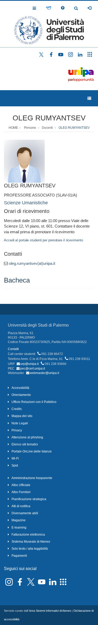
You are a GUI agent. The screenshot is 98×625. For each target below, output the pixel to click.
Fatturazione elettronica (28, 534)
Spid (14, 465)
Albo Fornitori (21, 492)
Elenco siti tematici (24, 444)
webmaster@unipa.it (44, 373)
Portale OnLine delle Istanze (31, 451)
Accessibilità (20, 388)
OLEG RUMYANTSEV (49, 118)
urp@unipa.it (29, 364)
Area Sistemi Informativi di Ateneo (50, 610)
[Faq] (62, 8)
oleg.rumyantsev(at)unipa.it (32, 263)
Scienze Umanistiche (26, 202)
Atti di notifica (20, 506)
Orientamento (21, 395)
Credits (16, 409)
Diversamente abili (24, 513)
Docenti (47, 128)
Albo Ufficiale (20, 485)
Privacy (16, 430)
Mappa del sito (21, 416)
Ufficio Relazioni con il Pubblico (33, 402)
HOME (13, 128)
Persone (30, 128)
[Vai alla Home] (49, 24)
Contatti (13, 349)
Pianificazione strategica (28, 499)
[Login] (89, 8)
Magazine (18, 520)
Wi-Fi (15, 458)
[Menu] (89, 98)
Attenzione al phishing (27, 437)
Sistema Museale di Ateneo (30, 541)
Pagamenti (19, 555)
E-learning (18, 527)
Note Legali (19, 423)
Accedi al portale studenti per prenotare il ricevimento (43, 240)
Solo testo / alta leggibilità (29, 548)
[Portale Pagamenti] (48, 8)
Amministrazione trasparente (31, 478)
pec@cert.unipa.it (32, 368)
